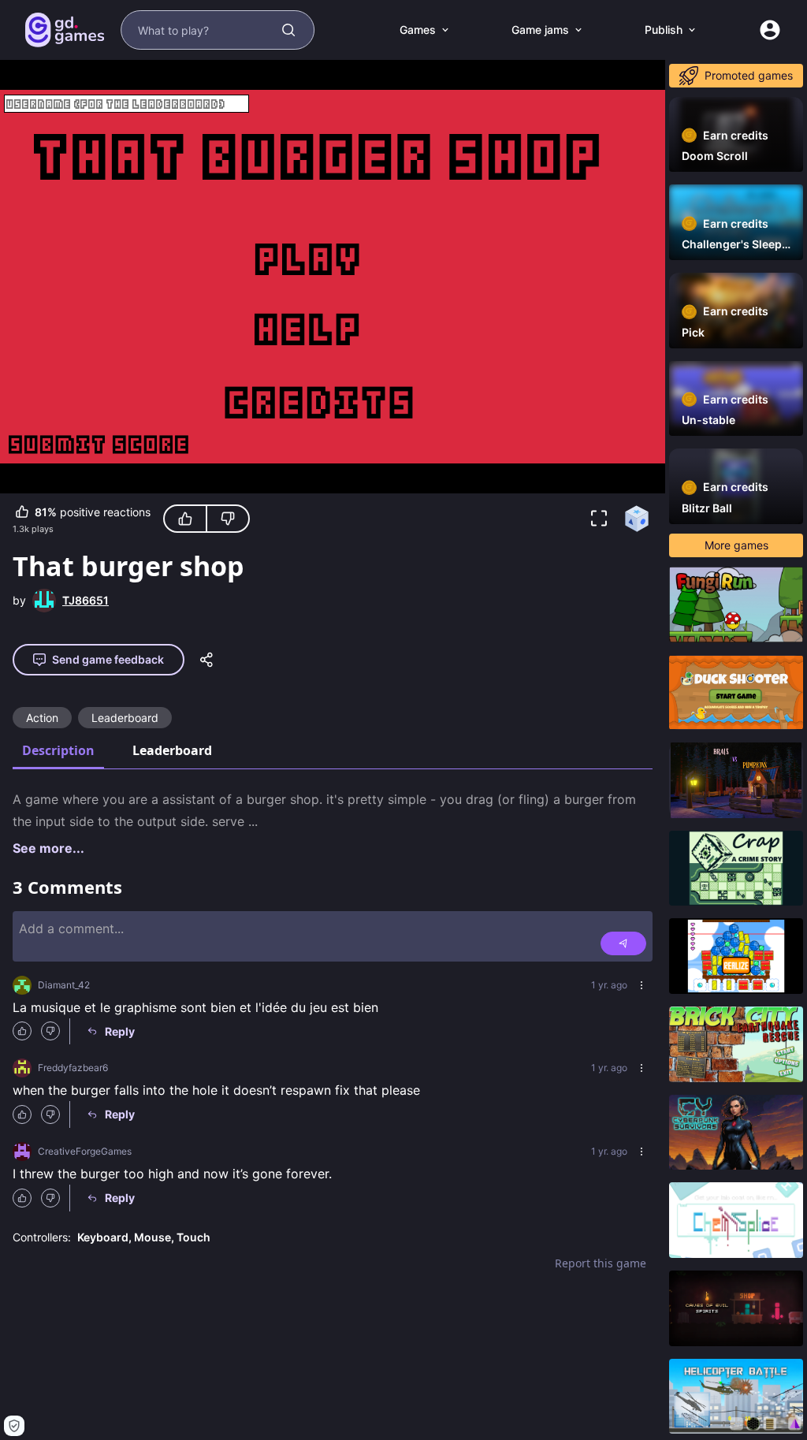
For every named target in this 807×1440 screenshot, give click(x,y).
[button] (599, 518)
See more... (48, 848)
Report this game (600, 1263)
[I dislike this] (228, 518)
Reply (120, 1031)
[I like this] (185, 518)
